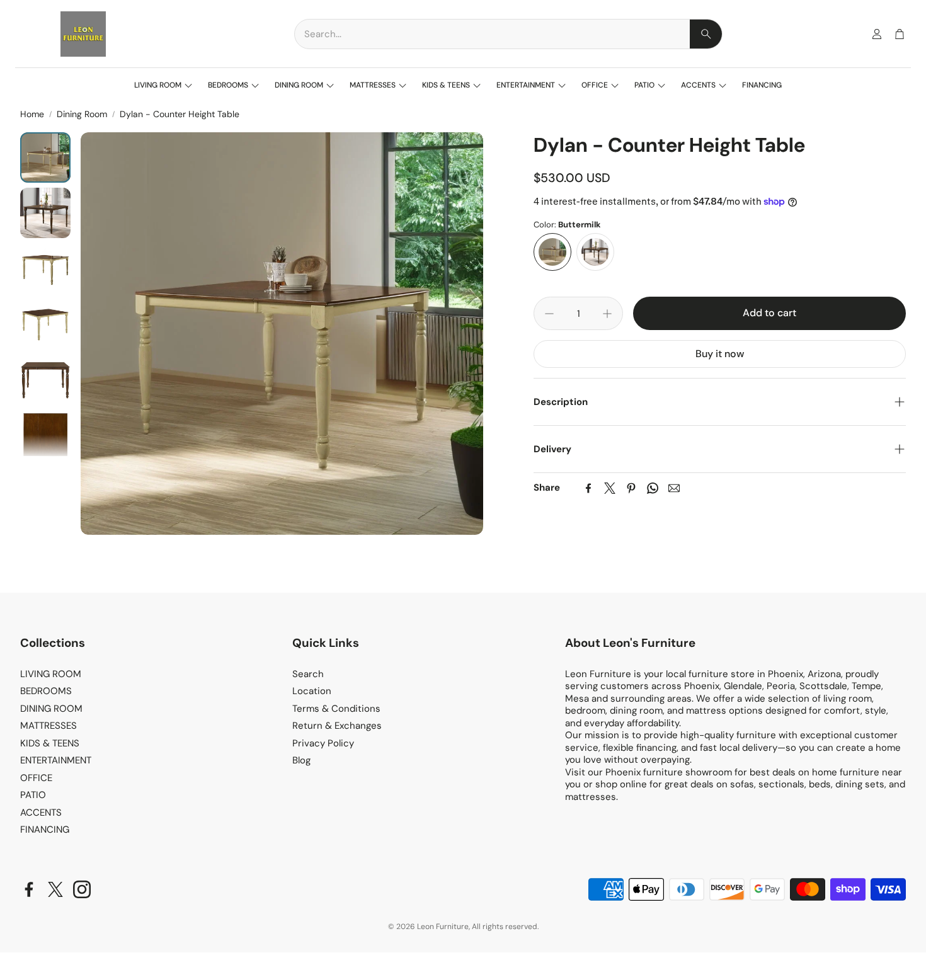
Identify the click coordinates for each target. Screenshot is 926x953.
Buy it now (719, 353)
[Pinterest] (631, 488)
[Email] (674, 488)
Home (32, 114)
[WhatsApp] (652, 488)
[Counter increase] (607, 313)
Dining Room (82, 114)
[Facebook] (588, 488)
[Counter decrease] (549, 313)
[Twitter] (609, 488)
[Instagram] (82, 889)
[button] (508, 34)
